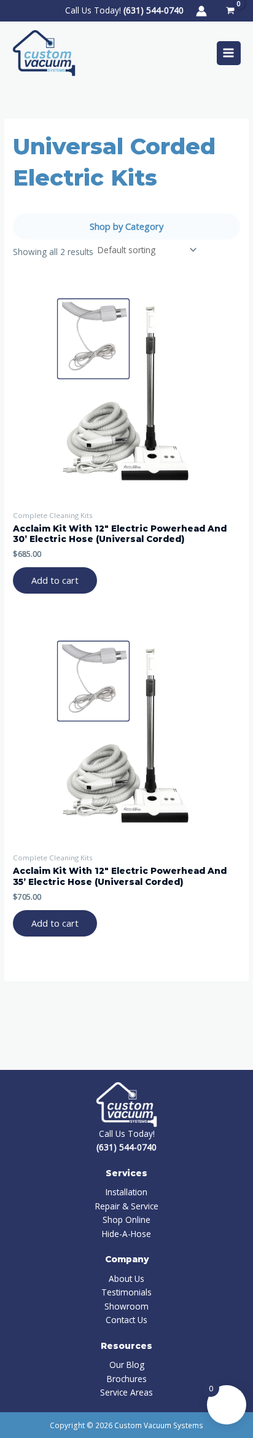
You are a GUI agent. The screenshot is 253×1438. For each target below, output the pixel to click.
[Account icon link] (201, 11)
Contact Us (126, 1320)
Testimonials (126, 1292)
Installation (126, 1192)
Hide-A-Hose (126, 1234)
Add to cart (55, 580)
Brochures (127, 1379)
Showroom (126, 1306)
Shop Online (126, 1219)
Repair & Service (126, 1206)
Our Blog (126, 1364)
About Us (126, 1278)
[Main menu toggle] (229, 53)
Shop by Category (126, 226)
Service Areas (126, 1392)
